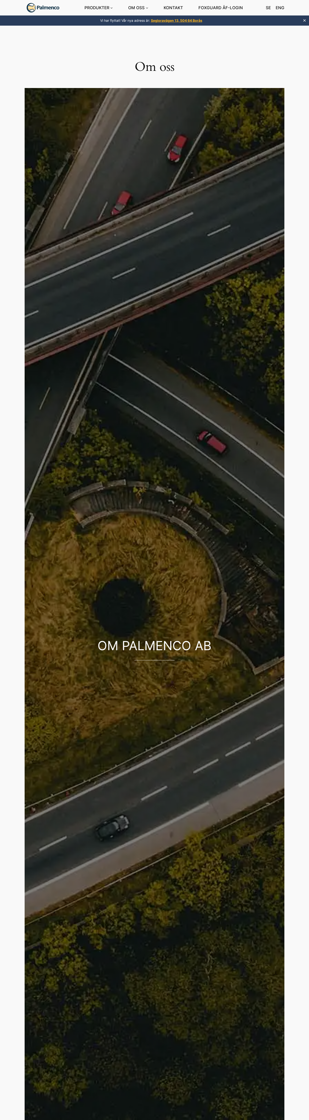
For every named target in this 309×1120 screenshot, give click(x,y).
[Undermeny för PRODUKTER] (111, 8)
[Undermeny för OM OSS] (147, 8)
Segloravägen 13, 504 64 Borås (176, 20)
